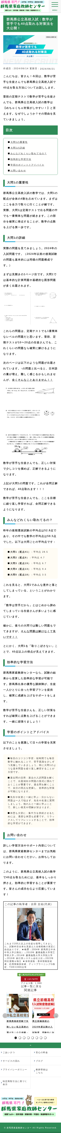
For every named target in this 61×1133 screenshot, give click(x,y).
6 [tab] (37, 1038)
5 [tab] (33, 1038)
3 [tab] (24, 1038)
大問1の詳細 (17, 147)
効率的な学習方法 (20, 159)
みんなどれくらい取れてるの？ (28, 153)
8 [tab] (45, 1038)
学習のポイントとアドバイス (27, 165)
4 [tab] (28, 1038)
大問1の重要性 (19, 142)
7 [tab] (41, 1038)
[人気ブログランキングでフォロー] (31, 974)
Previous (5, 1015)
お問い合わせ (18, 170)
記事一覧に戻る (31, 986)
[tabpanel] (18, 1012)
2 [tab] (20, 1038)
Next (56, 1015)
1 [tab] (16, 1038)
